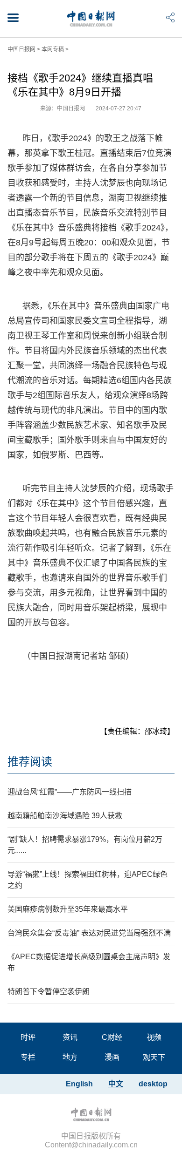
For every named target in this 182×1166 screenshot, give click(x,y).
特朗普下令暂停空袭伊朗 (48, 992)
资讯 (70, 1037)
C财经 (112, 1037)
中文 (115, 1084)
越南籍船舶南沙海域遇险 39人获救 (64, 816)
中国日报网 (21, 49)
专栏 (28, 1057)
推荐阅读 (29, 761)
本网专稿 (53, 49)
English (79, 1084)
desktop (153, 1084)
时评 (28, 1037)
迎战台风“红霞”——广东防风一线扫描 (69, 792)
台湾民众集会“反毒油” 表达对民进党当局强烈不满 (89, 933)
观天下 (154, 1057)
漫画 (112, 1057)
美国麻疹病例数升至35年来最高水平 (67, 909)
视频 (154, 1037)
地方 (70, 1057)
